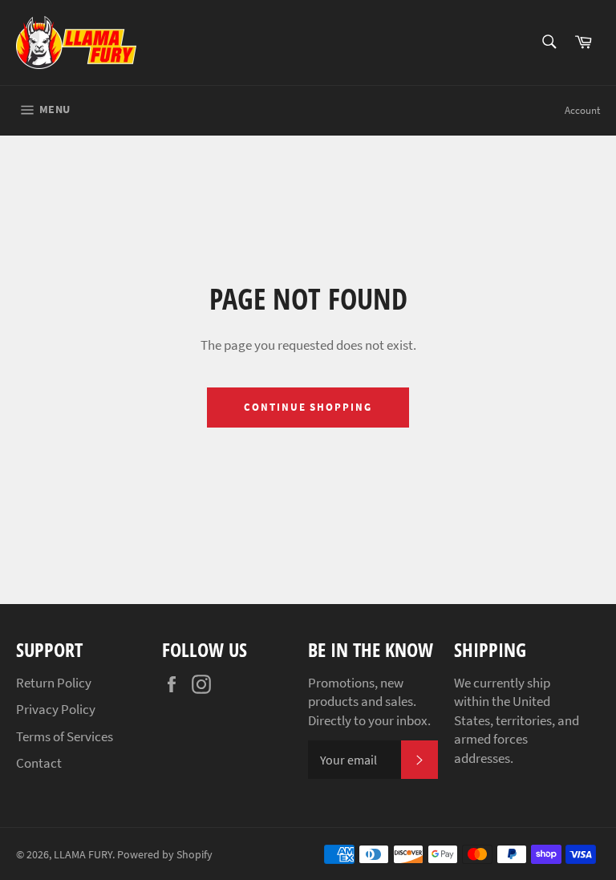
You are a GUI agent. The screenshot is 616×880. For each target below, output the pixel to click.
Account (582, 110)
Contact (39, 763)
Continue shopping (308, 407)
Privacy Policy (55, 709)
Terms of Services (64, 736)
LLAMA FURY (83, 855)
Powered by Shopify (165, 855)
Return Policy (53, 682)
